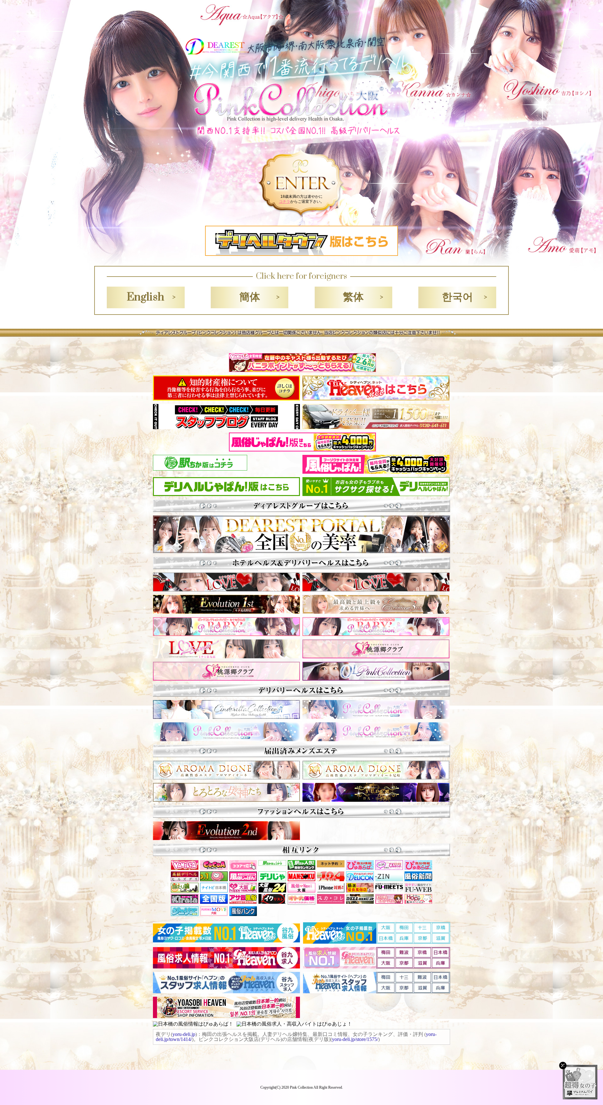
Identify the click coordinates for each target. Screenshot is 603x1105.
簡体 (249, 297)
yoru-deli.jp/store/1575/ (355, 1039)
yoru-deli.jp (183, 1034)
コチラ (284, 201)
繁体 (353, 297)
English (145, 297)
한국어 (457, 297)
